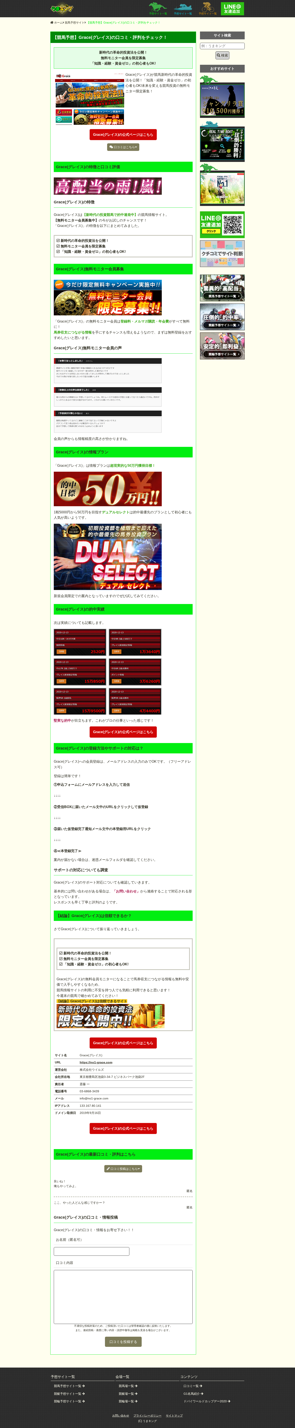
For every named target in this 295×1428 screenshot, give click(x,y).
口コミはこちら (124, 147)
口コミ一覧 (192, 1386)
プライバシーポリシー (147, 1415)
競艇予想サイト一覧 (68, 1393)
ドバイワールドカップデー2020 (206, 1401)
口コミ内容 (64, 1263)
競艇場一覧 (127, 1393)
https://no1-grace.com (96, 1062)
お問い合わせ (120, 1415)
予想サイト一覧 (158, 13)
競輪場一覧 (127, 1401)
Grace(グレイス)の (123, 134)
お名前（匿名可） (70, 1239)
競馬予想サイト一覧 (68, 1386)
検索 (224, 55)
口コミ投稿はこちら (124, 1168)
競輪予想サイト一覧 (68, 1401)
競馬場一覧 (127, 1386)
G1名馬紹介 (192, 1393)
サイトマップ (174, 1415)
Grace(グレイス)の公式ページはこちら (123, 732)
